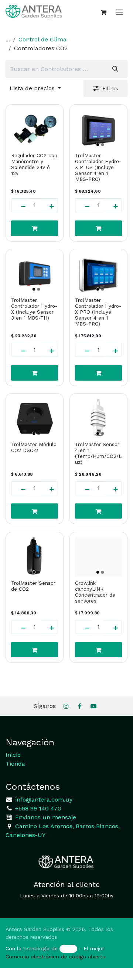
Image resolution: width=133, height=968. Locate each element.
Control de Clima (42, 39)
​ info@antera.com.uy (42, 799)
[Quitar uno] (20, 205)
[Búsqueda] (115, 69)
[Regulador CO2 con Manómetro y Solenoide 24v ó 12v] (34, 129)
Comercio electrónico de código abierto (56, 956)
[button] (35, 88)
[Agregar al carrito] (34, 228)
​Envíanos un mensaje (45, 817)
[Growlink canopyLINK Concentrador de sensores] (98, 557)
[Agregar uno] (49, 205)
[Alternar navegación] (119, 12)
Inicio (13, 754)
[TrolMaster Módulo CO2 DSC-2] (34, 418)
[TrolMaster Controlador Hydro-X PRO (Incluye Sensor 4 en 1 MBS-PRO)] (98, 274)
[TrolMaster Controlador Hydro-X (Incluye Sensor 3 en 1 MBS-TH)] (34, 274)
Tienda (15, 763)
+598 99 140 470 (37, 808)
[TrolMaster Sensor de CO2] (34, 557)
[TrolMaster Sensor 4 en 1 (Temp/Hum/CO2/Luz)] (98, 418)
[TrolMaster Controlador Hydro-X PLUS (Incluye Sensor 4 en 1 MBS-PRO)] (98, 129)
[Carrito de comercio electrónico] (103, 12)
